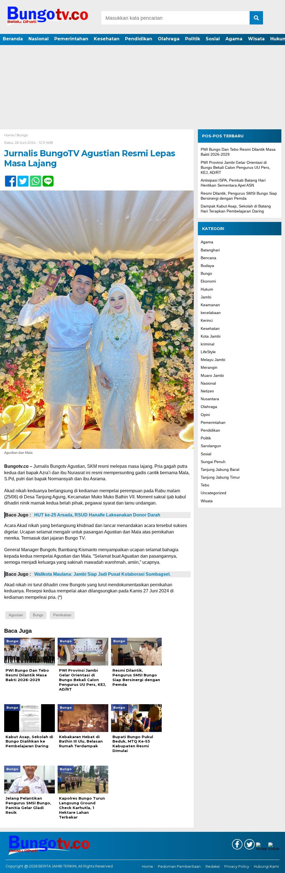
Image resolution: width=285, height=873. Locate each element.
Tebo (205, 485)
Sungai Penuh (213, 461)
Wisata (256, 38)
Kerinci (207, 320)
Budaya (207, 265)
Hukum (207, 289)
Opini (205, 414)
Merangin (209, 367)
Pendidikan (138, 38)
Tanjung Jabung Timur (220, 477)
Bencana (208, 258)
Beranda (13, 38)
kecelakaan (211, 312)
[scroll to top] (270, 865)
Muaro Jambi (212, 375)
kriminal (207, 344)
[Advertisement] (142, 88)
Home (147, 867)
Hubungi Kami (266, 867)
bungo (38, 615)
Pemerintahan (71, 38)
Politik (192, 38)
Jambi (206, 297)
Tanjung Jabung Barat (220, 469)
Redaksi (212, 867)
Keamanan (210, 305)
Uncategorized (213, 493)
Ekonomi (208, 281)
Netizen (207, 391)
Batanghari (210, 250)
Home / (10, 135)
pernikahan (62, 615)
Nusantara (210, 399)
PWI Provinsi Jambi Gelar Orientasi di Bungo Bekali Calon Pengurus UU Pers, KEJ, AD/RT (235, 167)
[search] (256, 17)
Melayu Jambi (213, 359)
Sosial (213, 38)
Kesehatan (106, 38)
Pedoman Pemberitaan (179, 867)
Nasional (38, 38)
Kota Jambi (210, 336)
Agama (233, 38)
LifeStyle (208, 352)
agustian (16, 615)
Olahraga (169, 38)
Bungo (22, 135)
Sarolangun (211, 446)
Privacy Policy (236, 867)
